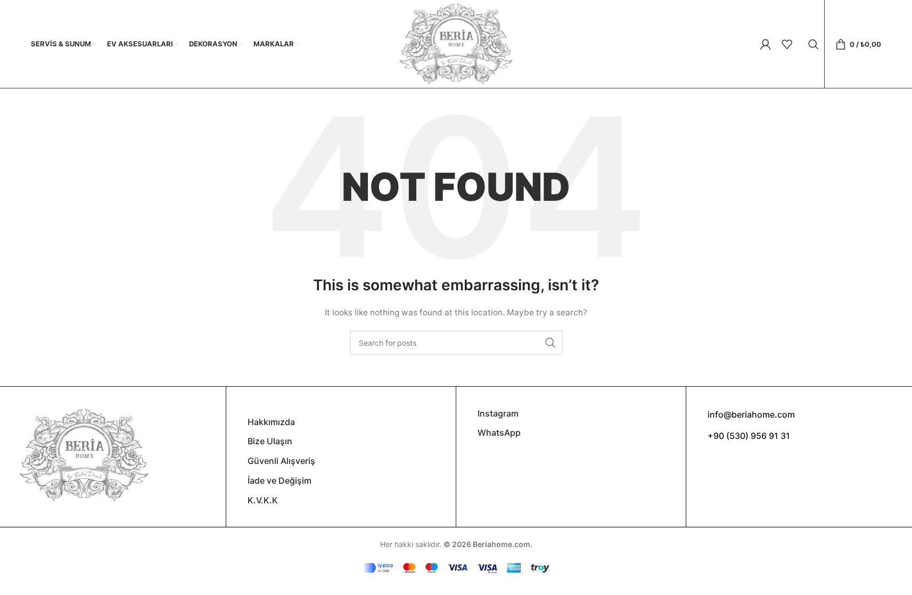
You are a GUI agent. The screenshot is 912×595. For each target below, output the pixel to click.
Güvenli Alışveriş (281, 460)
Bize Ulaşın (270, 441)
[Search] (813, 44)
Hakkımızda (271, 422)
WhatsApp (499, 432)
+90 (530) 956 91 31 (749, 435)
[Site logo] (456, 42)
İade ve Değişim (279, 480)
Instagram (498, 413)
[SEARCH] (550, 342)
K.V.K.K (263, 500)
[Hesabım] (765, 44)
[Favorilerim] (787, 44)
